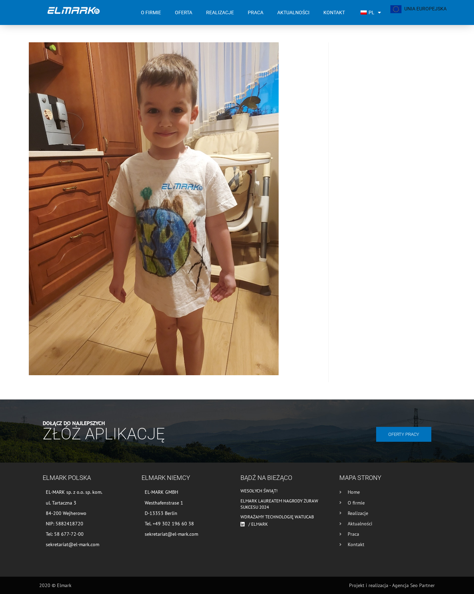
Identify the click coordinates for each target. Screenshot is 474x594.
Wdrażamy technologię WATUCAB (277, 517)
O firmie (151, 12)
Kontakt (334, 12)
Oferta (183, 12)
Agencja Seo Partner (413, 585)
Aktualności (293, 12)
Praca (255, 12)
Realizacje (220, 12)
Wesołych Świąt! (259, 491)
